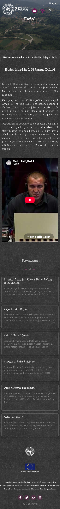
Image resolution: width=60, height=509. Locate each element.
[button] (34, 10)
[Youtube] (33, 497)
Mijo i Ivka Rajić (16, 309)
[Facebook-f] (20, 497)
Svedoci (20, 57)
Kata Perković (13, 417)
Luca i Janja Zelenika (19, 388)
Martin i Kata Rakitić (19, 362)
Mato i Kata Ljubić (17, 335)
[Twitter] (26, 497)
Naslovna (8, 57)
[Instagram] (39, 497)
